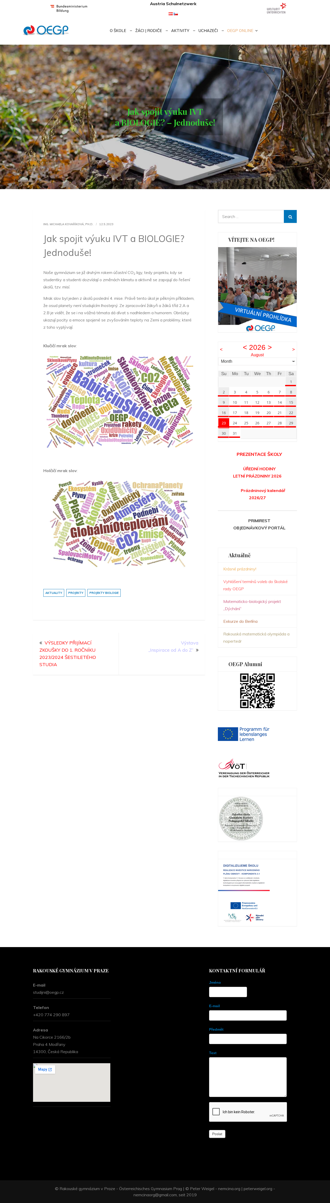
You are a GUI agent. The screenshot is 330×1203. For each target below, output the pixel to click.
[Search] (290, 216)
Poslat (217, 1134)
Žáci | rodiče (148, 30)
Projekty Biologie (104, 593)
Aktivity (180, 30)
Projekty (75, 593)
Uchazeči (208, 30)
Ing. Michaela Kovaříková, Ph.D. (68, 224)
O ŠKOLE (118, 30)
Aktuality (53, 593)
